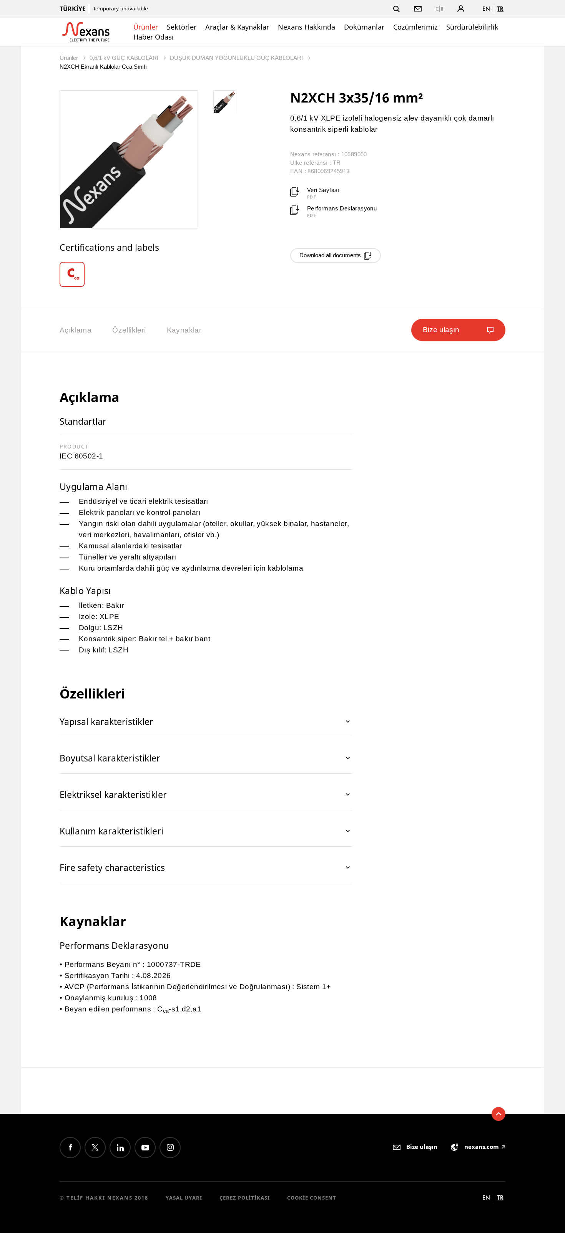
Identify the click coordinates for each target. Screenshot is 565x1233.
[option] (78, 274)
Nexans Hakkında (306, 26)
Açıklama (75, 330)
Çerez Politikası (244, 1197)
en (486, 8)
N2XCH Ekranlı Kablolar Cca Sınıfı (103, 66)
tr (500, 8)
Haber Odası (153, 36)
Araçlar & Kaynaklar (237, 26)
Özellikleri (129, 330)
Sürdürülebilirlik (472, 26)
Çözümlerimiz (415, 26)
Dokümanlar (364, 26)
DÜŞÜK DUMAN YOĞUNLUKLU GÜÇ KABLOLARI (237, 58)
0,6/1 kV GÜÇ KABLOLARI (125, 58)
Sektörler (181, 26)
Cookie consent (311, 1197)
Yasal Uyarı (184, 1197)
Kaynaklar (184, 330)
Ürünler (145, 26)
